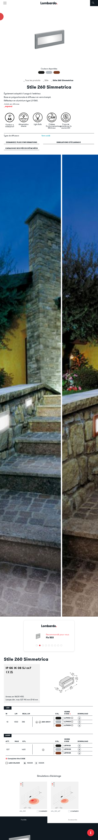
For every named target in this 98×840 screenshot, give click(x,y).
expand (8, 106)
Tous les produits (32, 80)
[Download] (79, 718)
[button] (36, 645)
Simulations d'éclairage (69, 142)
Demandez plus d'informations (21, 142)
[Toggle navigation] (5, 3)
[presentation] (2, 385)
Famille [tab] (23, 819)
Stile (46, 80)
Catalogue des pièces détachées (21, 148)
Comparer (43, 811)
